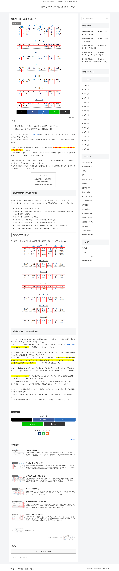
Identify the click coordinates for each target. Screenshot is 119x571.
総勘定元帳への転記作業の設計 (44, 184)
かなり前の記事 (69, 344)
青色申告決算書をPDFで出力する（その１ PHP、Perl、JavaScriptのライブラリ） (95, 61)
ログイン (85, 248)
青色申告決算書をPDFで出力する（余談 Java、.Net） (95, 40)
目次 (41, 175)
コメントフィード (88, 256)
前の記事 (36, 134)
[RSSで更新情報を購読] (47, 433)
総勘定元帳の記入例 (42, 181)
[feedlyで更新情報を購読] (43, 433)
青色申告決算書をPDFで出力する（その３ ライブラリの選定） (95, 47)
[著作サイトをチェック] (39, 433)
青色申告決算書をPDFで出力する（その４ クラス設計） (95, 33)
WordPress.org (87, 261)
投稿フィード (86, 252)
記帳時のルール (16, 412)
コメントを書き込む (43, 551)
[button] (65, 112)
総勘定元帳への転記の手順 (43, 179)
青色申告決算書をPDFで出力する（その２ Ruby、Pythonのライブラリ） (95, 54)
